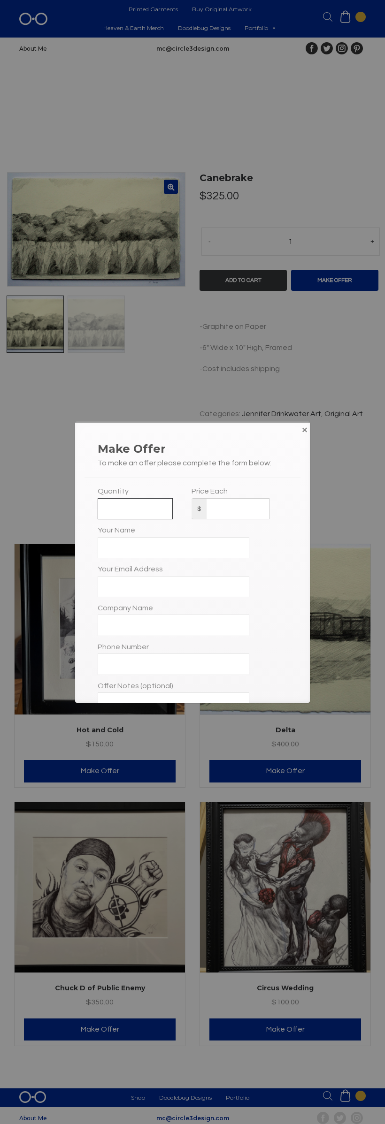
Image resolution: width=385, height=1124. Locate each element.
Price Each (210, 491)
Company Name (125, 608)
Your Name (116, 530)
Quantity (113, 491)
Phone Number (123, 647)
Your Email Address (130, 569)
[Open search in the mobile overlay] (327, 17)
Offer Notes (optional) (135, 686)
